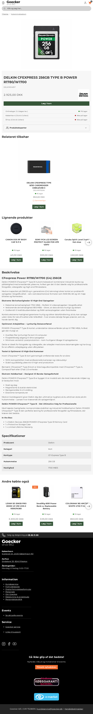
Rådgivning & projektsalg (17, 597)
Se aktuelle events (14, 615)
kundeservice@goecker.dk (49, 709)
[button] (85, 3)
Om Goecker (11, 594)
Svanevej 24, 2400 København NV (18, 554)
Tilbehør (5, 14)
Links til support (13, 632)
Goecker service (12, 627)
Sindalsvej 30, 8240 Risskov (14, 561)
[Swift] (13, 3)
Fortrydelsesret (12, 587)
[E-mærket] (46, 697)
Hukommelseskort (18, 14)
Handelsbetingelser (74, 709)
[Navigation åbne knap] (3, 2)
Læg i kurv (46, 103)
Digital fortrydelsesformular (18, 589)
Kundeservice (11, 584)
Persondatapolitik (13, 599)
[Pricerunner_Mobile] (46, 681)
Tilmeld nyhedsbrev (46, 667)
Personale (10, 592)
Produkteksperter (18, 128)
